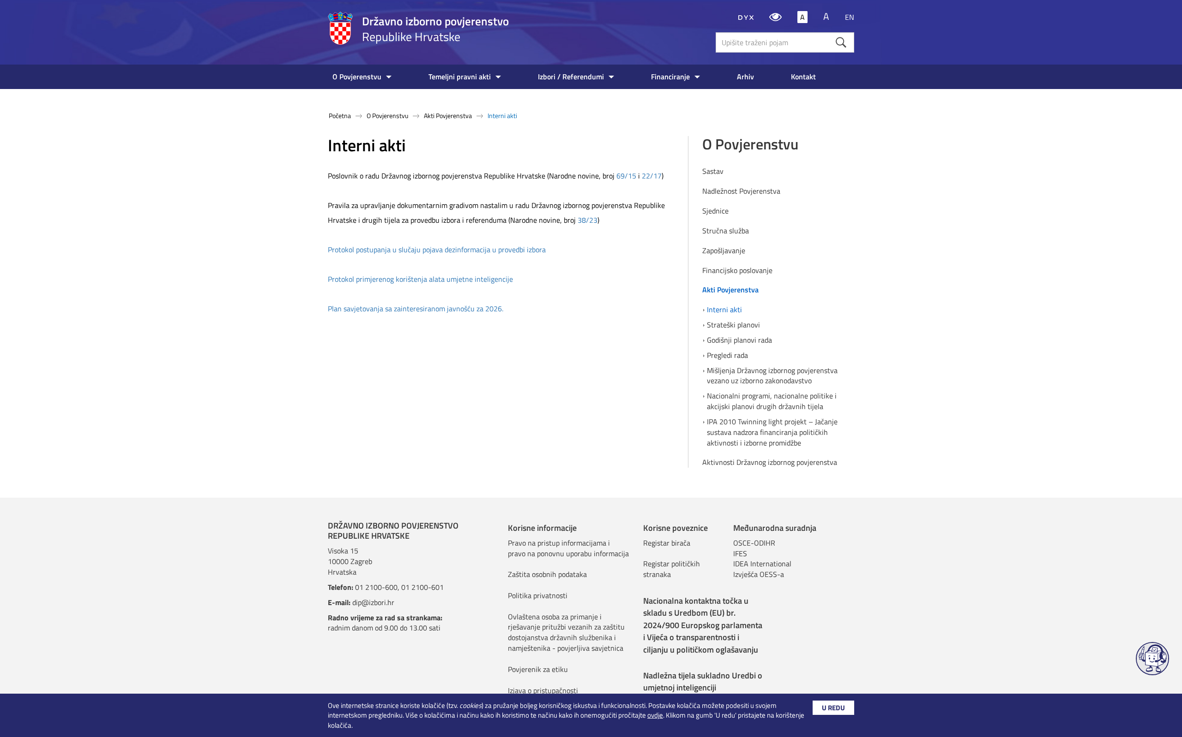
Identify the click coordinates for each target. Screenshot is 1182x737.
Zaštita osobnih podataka (547, 574)
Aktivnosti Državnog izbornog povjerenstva (769, 462)
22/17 (652, 175)
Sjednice (715, 211)
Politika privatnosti (537, 595)
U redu (833, 707)
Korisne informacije (542, 528)
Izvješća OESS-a (758, 574)
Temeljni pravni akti (459, 76)
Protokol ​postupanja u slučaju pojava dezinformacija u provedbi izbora (437, 249)
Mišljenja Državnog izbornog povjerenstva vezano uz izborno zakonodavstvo (772, 375)
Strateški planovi (733, 325)
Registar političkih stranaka (671, 569)
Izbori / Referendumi (571, 76)
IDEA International (762, 563)
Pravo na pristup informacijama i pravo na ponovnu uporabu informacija (568, 548)
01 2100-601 (422, 587)
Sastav (713, 171)
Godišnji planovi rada (739, 340)
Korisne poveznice (675, 528)
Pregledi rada (727, 355)
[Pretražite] (841, 42)
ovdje (655, 715)
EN (849, 17)
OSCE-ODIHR (754, 542)
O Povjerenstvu (356, 76)
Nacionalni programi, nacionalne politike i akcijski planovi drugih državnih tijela (772, 401)
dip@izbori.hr (373, 602)
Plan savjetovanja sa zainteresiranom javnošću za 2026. (416, 308)
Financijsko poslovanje (737, 270)
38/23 (587, 220)
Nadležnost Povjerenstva (741, 191)
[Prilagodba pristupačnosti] (775, 17)
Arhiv (745, 76)
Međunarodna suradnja (774, 528)
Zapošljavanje (723, 250)
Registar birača (666, 542)
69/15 (626, 175)
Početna (340, 115)
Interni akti (724, 309)
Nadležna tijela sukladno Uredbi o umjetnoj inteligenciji (702, 681)
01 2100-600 (376, 587)
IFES (740, 553)
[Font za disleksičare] (746, 17)
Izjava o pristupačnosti (543, 690)
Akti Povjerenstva (448, 115)
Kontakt (803, 76)
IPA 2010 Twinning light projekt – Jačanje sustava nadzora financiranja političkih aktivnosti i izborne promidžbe (772, 432)
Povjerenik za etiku (538, 669)
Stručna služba (725, 231)
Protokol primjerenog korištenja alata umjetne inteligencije (420, 279)
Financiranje (670, 76)
